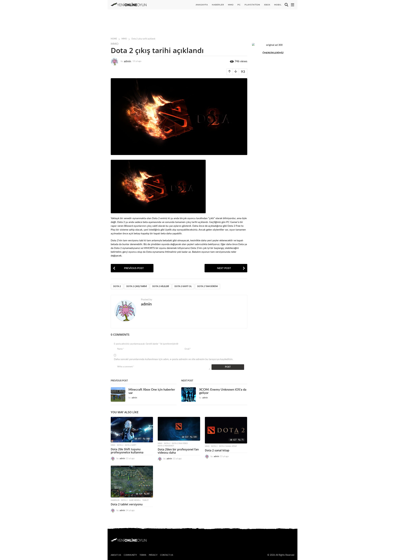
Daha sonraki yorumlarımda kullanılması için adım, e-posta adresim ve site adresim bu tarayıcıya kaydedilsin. (173, 359)
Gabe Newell (135, 500)
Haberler (218, 4)
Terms (143, 555)
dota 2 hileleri (160, 286)
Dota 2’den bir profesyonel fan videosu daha (178, 450)
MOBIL (277, 4)
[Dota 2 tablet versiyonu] (132, 481)
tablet (145, 500)
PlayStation (252, 4)
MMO (231, 4)
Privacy (153, 555)
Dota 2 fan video (180, 443)
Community (130, 555)
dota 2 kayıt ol (183, 286)
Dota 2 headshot (166, 446)
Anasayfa (202, 4)
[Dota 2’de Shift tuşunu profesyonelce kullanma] (132, 429)
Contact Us (166, 555)
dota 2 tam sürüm (207, 286)
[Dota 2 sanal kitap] (226, 430)
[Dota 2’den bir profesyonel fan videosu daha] (179, 429)
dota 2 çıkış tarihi (136, 286)
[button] (286, 5)
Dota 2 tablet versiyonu (127, 504)
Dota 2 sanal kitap (228, 446)
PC (239, 4)
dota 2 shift (130, 445)
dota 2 (117, 286)
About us (116, 555)
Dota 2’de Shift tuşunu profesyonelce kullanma (127, 450)
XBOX (267, 4)
